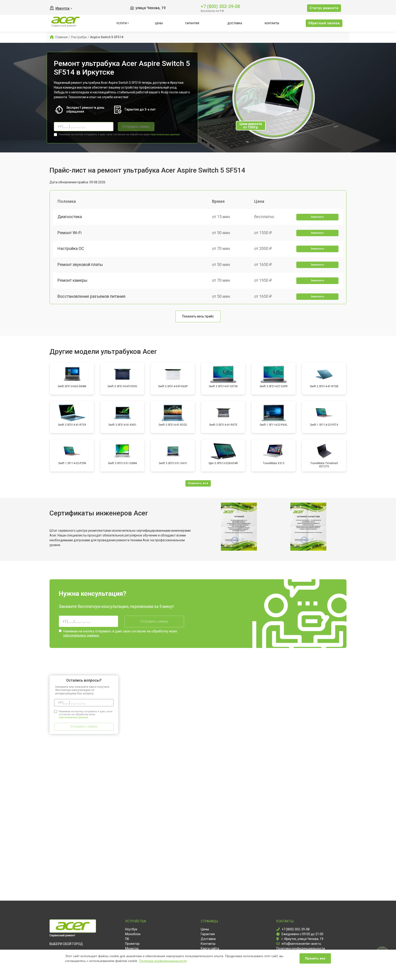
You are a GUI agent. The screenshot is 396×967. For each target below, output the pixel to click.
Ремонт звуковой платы (80, 264)
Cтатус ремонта (324, 8)
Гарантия (192, 23)
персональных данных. (165, 134)
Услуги (121, 23)
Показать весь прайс (198, 316)
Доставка (234, 23)
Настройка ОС (71, 248)
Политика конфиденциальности (163, 961)
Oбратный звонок (324, 23)
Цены (159, 23)
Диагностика (70, 216)
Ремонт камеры (73, 280)
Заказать (317, 216)
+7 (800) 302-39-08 (220, 6)
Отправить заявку (136, 126)
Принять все (315, 958)
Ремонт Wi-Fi (70, 232)
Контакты (272, 23)
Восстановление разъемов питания (91, 296)
